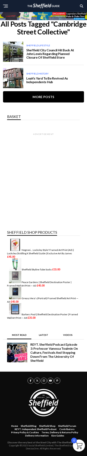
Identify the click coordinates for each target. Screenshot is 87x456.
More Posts (43, 97)
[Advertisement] (43, 179)
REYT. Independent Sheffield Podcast (36, 429)
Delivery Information (37, 435)
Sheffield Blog (28, 425)
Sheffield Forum (67, 425)
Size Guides (57, 435)
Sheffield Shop (47, 425)
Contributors (66, 429)
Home (14, 425)
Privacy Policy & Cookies (25, 432)
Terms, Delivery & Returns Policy (59, 432)
